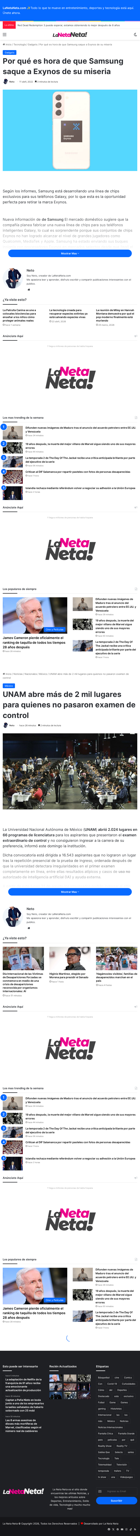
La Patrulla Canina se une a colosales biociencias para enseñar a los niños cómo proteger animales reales (19, 315)
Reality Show (105, 1446)
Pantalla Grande (126, 1433)
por (123, 1439)
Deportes (122, 1390)
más (100, 1421)
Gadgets (32, 44)
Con (100, 1383)
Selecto (119, 1452)
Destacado (103, 1396)
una (113, 1477)
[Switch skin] (135, 36)
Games (124, 1402)
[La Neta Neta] (70, 34)
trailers (117, 1470)
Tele (116, 1458)
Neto (11, 81)
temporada (103, 1470)
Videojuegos (126, 1477)
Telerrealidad (104, 1464)
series (131, 1452)
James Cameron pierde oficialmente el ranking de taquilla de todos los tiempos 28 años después (34, 642)
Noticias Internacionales (110, 1427)
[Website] (29, 289)
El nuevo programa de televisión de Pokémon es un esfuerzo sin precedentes (62, 25)
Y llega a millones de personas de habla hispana (70, 346)
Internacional (104, 1414)
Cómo (101, 1390)
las (117, 1414)
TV (127, 1470)
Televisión (121, 1464)
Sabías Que (104, 1452)
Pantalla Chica (105, 1433)
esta (116, 1396)
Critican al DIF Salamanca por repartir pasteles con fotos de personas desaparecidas (78, 471)
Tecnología (19, 44)
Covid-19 (112, 1383)
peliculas (112, 1439)
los (126, 1414)
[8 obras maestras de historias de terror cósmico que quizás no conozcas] (84, 1395)
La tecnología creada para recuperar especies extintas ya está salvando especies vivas (68, 314)
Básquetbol (104, 1377)
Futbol (101, 1402)
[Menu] (4, 36)
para (100, 1439)
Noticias (124, 1421)
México (111, 1421)
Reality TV (122, 1446)
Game (113, 1402)
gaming (102, 1408)
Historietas (116, 1408)
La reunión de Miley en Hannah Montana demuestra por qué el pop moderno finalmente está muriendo (115, 315)
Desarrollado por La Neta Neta (101, 1523)
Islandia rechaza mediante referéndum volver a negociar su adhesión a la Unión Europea (80, 488)
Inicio (8, 44)
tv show (102, 1477)
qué (132, 1439)
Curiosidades (128, 1383)
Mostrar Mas (69, 253)
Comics (128, 1377)
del (110, 1390)
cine (117, 1377)
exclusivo (128, 1396)
